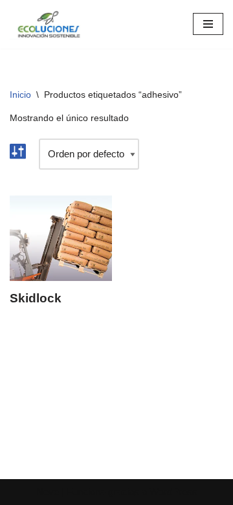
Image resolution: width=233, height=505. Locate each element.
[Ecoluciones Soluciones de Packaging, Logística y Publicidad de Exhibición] (48, 24)
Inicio (20, 94)
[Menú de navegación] (208, 24)
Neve (47, 491)
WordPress (173, 491)
